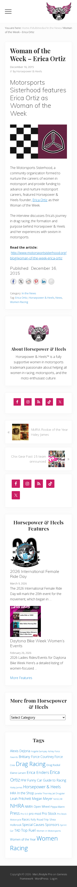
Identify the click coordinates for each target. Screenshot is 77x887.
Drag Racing (31, 764)
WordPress (41, 878)
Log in (53, 878)
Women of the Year (23, 839)
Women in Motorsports (49, 830)
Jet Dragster (59, 793)
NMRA (29, 807)
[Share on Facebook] (13, 281)
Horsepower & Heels (41, 297)
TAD (17, 830)
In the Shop (25, 793)
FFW (23, 780)
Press (15, 813)
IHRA (13, 793)
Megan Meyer (42, 798)
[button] (8, 11)
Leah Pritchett (20, 798)
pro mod (35, 814)
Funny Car (34, 780)
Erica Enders (38, 772)
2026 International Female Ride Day (34, 574)
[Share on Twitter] (21, 281)
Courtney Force (51, 756)
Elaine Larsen (18, 773)
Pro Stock (49, 813)
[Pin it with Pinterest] (36, 281)
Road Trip (43, 819)
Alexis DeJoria (20, 751)
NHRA (17, 805)
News (58, 297)
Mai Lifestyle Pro (42, 874)
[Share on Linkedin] (43, 281)
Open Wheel (42, 807)
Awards (14, 757)
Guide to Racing (54, 780)
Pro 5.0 (24, 813)
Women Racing (19, 302)
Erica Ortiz (39, 200)
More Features (21, 678)
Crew (12, 765)
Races (26, 819)
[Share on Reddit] (28, 281)
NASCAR (57, 798)
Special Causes (33, 824)
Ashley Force (54, 751)
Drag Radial (53, 765)
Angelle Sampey (39, 751)
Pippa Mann (58, 807)
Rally (33, 819)
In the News (29, 293)
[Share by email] (51, 281)
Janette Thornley (43, 793)
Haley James (16, 787)
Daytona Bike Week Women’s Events (37, 643)
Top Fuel (28, 830)
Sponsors (52, 824)
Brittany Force (29, 756)
